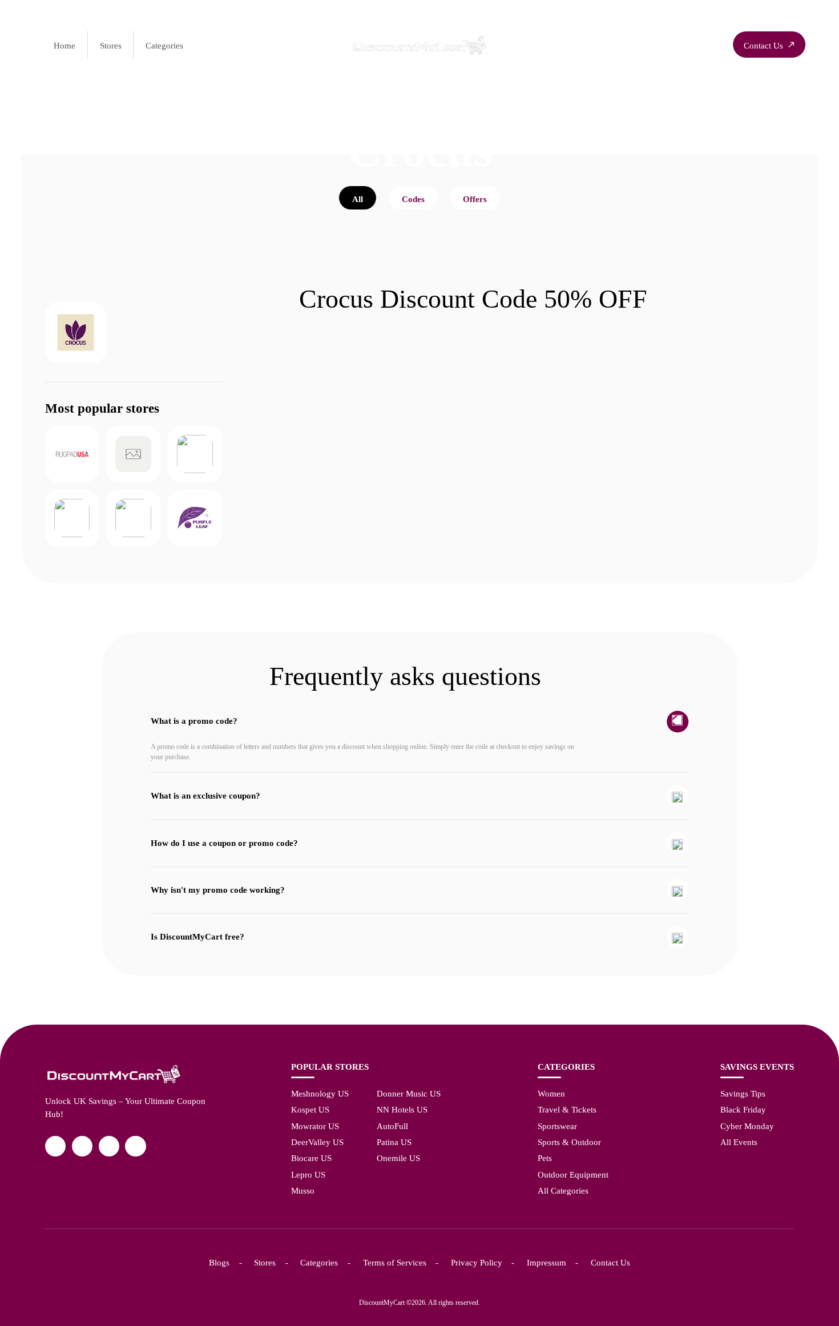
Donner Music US (409, 1093)
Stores (111, 45)
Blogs (219, 1262)
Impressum (546, 1262)
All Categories (563, 1190)
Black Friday (743, 1109)
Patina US (394, 1142)
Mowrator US (315, 1126)
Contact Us (610, 1262)
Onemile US (398, 1158)
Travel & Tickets (567, 1109)
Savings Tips (742, 1093)
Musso (302, 1190)
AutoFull (392, 1126)
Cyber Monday (747, 1126)
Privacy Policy (476, 1262)
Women (551, 1093)
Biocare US (311, 1158)
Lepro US (308, 1174)
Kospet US (310, 1109)
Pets (545, 1158)
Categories (164, 45)
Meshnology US (320, 1093)
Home (64, 45)
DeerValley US (317, 1142)
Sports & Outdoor (569, 1142)
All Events (738, 1142)
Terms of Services (394, 1262)
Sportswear (557, 1126)
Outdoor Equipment (573, 1174)
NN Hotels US (402, 1109)
